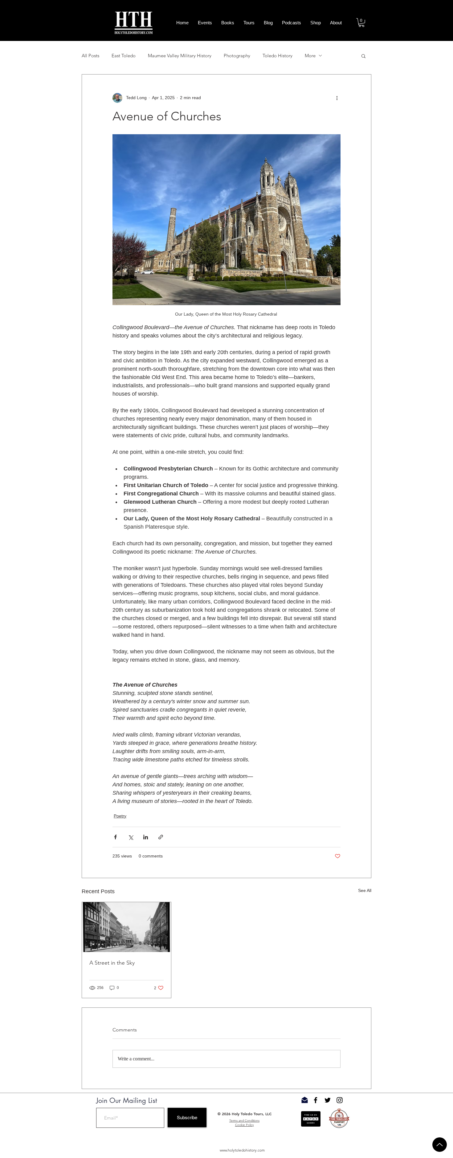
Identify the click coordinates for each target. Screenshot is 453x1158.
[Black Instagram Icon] (340, 1100)
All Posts (90, 56)
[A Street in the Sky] (126, 927)
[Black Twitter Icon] (328, 1100)
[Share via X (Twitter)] (130, 837)
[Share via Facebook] (115, 837)
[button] (361, 22)
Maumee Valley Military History (179, 56)
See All (364, 890)
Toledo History (277, 56)
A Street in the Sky (112, 962)
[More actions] (337, 98)
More (310, 56)
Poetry (120, 815)
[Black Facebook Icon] (316, 1100)
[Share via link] (161, 837)
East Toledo (124, 56)
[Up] (439, 1144)
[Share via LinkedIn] (146, 837)
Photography (237, 56)
